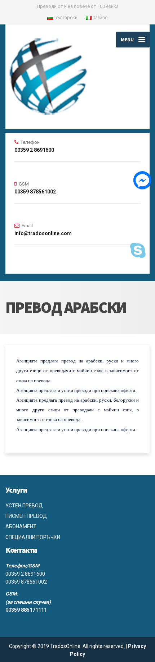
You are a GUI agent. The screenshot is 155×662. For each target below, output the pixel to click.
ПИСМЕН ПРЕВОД (26, 516)
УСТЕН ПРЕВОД (24, 505)
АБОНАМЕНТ (20, 526)
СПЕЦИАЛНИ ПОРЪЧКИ (32, 537)
